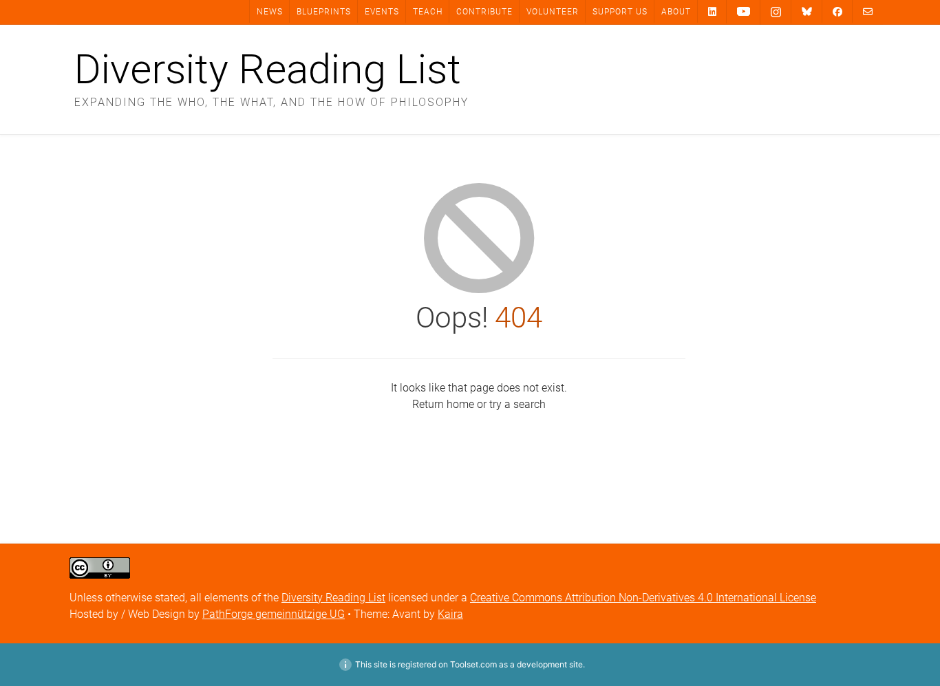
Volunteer (552, 12)
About (676, 12)
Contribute (484, 12)
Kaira (450, 614)
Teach (427, 12)
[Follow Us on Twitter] (806, 11)
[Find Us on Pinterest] (743, 11)
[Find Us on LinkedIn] (712, 11)
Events (382, 12)
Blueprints (324, 12)
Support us (620, 12)
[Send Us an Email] (868, 11)
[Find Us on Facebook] (837, 11)
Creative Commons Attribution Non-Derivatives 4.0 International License (643, 597)
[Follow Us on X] (775, 12)
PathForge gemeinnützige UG (273, 614)
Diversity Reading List (267, 69)
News (270, 12)
